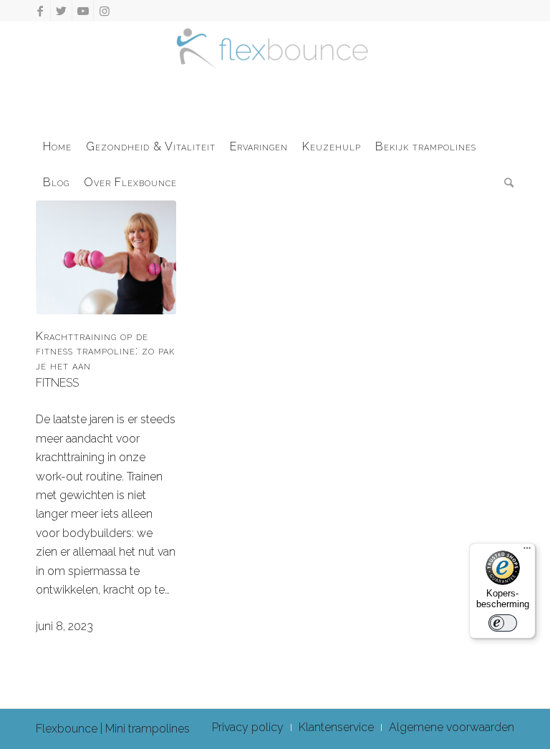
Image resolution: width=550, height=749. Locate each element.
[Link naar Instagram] (104, 10)
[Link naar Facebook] (39, 10)
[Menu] (527, 551)
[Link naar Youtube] (82, 10)
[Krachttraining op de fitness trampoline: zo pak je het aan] (106, 257)
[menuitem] (57, 147)
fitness (57, 383)
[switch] (502, 623)
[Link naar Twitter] (61, 10)
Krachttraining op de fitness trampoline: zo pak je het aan (105, 351)
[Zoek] (505, 182)
